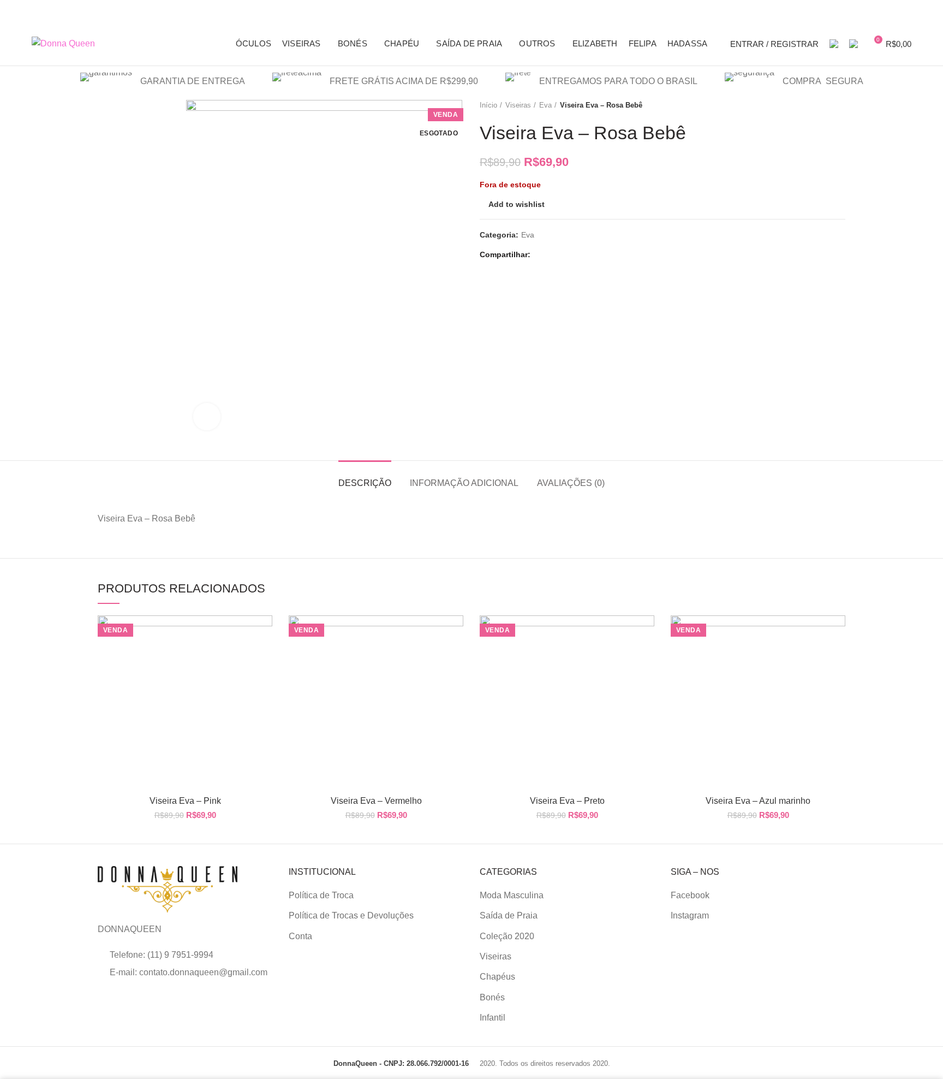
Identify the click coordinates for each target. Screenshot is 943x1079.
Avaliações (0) (571, 483)
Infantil (492, 1017)
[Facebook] (541, 255)
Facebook (690, 895)
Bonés (492, 997)
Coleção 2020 (507, 936)
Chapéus (497, 976)
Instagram (690, 915)
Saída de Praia (509, 915)
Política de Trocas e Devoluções (351, 915)
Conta (300, 936)
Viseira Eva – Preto (567, 800)
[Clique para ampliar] (206, 416)
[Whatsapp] (566, 255)
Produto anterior (818, 105)
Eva (545, 105)
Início (488, 105)
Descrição (364, 483)
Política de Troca (321, 895)
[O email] (554, 255)
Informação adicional (464, 483)
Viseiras (518, 105)
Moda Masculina (512, 895)
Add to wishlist (516, 204)
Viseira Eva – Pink (185, 800)
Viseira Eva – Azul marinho (758, 800)
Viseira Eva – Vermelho (376, 800)
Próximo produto (839, 105)
